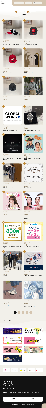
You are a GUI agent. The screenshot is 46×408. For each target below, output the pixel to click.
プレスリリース (13, 393)
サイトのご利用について (36, 392)
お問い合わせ (5, 393)
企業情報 (5, 392)
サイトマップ (19, 393)
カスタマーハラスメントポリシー (24, 392)
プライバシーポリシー (13, 392)
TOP (4, 320)
